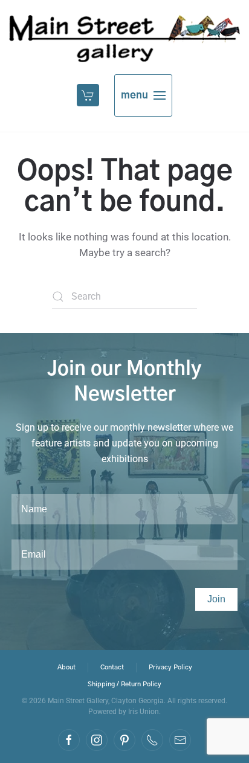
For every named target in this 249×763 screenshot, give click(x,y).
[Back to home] (124, 38)
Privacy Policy (170, 667)
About (66, 667)
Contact (112, 667)
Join (216, 599)
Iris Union (143, 711)
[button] (89, 95)
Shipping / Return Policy (124, 684)
